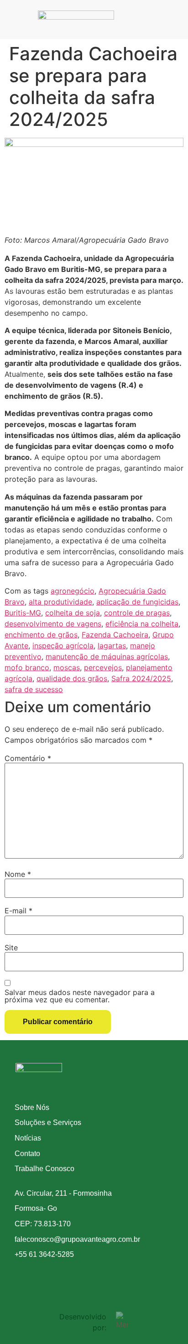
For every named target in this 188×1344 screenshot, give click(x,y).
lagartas (112, 645)
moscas (66, 667)
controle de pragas (137, 612)
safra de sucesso (34, 689)
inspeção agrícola (63, 645)
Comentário (28, 758)
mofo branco (27, 667)
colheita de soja (72, 612)
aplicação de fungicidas (137, 601)
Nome (18, 874)
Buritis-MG (23, 612)
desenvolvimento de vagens (53, 623)
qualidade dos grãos (72, 678)
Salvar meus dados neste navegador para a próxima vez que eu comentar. (80, 996)
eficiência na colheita (141, 623)
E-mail (18, 910)
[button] (137, 20)
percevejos (103, 667)
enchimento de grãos (41, 634)
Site (11, 947)
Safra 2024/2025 (141, 678)
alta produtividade (60, 601)
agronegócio (72, 590)
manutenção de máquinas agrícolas (107, 656)
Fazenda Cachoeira (115, 634)
